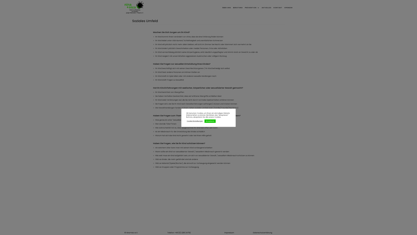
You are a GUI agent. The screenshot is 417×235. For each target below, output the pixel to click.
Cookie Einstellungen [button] (195, 121)
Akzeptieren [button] (210, 121)
